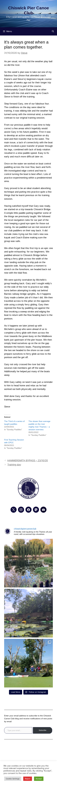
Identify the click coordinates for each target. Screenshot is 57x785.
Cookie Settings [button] (13, 779)
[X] (13, 509)
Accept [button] (39, 779)
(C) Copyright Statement (28, 758)
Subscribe (42, 730)
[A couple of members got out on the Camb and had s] (28, 563)
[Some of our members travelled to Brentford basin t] (28, 663)
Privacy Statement (28, 751)
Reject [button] (27, 779)
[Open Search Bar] (53, 31)
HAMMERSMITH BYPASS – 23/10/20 (27, 460)
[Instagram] (21, 509)
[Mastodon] (36, 509)
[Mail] (43, 509)
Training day (14, 464)
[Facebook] (28, 509)
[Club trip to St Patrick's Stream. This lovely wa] (28, 613)
